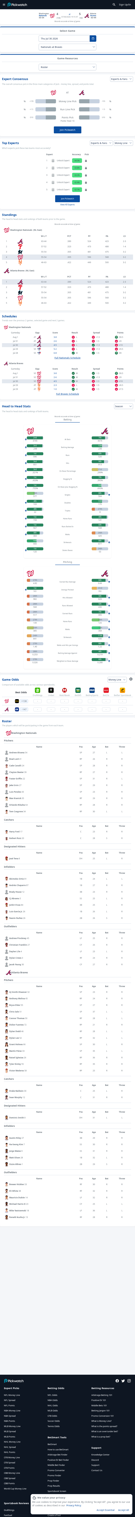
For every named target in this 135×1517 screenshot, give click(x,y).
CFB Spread (9, 1462)
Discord (95, 1459)
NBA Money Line (12, 1410)
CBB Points (9, 1483)
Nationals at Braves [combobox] (51, 47)
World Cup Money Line (15, 1488)
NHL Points (9, 1452)
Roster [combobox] (44, 67)
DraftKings (9, 1510)
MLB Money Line (12, 1426)
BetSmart (52, 1444)
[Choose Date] (93, 38)
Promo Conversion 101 (102, 1415)
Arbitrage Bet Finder (57, 1454)
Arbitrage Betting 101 (101, 1395)
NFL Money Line (12, 1395)
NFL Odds (52, 1395)
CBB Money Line (12, 1472)
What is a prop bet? (100, 1436)
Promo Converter (56, 1470)
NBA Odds (53, 1400)
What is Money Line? (101, 1420)
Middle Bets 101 (99, 1405)
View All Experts (67, 204)
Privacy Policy (73, 1505)
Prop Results (54, 1485)
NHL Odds (53, 1405)
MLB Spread (10, 1431)
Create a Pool (54, 1515)
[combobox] (64, 38)
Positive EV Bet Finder (58, 1459)
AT (70, 14)
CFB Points (9, 1467)
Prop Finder (53, 1480)
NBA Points (9, 1420)
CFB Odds (52, 1415)
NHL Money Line (12, 1441)
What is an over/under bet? (104, 1431)
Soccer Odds (54, 1420)
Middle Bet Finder (56, 1465)
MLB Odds (53, 1410)
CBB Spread (9, 1478)
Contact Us (96, 1470)
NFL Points (9, 1405)
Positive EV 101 (98, 1400)
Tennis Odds (54, 1426)
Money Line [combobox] (121, 143)
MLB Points (9, 1436)
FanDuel (8, 1515)
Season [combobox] (119, 406)
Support (95, 1465)
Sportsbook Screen (57, 1491)
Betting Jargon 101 (100, 1410)
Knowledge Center (100, 1454)
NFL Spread (9, 1400)
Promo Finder (54, 1475)
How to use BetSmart (58, 1449)
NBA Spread (10, 1415)
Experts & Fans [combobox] (119, 79)
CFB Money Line (12, 1457)
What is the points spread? (104, 1426)
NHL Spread (10, 1447)
